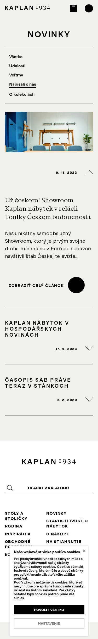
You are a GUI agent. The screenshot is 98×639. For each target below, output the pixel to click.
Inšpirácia (18, 534)
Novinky (56, 513)
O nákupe (58, 534)
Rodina (13, 526)
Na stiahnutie (64, 541)
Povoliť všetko (49, 610)
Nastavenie (49, 623)
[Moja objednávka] (73, 8)
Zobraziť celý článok (36, 285)
